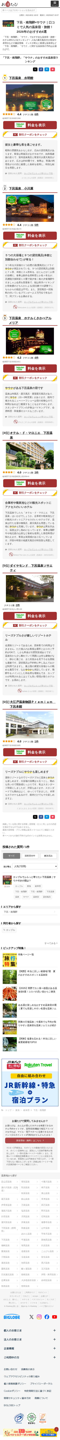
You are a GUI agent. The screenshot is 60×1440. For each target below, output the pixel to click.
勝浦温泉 (5, 1251)
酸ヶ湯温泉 (26, 1269)
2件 (18, 605)
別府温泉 (25, 1263)
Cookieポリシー (12, 1390)
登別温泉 (25, 1181)
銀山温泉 (25, 1199)
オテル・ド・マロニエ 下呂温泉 (31, 435)
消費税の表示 (28, 1369)
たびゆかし (44, 1303)
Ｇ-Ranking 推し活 (11, 1306)
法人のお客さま (13, 1339)
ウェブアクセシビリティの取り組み (22, 1376)
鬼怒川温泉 (6, 1210)
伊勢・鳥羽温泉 (48, 1274)
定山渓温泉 (6, 1181)
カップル (19, 886)
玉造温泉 (25, 1257)
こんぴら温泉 (47, 1251)
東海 (29, 886)
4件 (37, 357)
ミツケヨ (33, 1303)
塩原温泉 (25, 1210)
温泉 (17, 897)
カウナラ (23, 1303)
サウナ (26, 897)
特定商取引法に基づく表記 (37, 1390)
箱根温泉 (25, 1274)
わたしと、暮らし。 (11, 1299)
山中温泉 (45, 1228)
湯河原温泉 (6, 1222)
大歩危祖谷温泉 (28, 1280)
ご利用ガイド (29, 1292)
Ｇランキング (15, 1296)
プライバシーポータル (41, 1383)
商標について (41, 1398)
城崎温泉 (5, 1245)
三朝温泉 (5, 1257)
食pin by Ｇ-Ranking (29, 1306)
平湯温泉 (25, 1239)
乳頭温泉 (25, 1187)
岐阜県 (38, 886)
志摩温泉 (5, 1280)
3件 (37, 472)
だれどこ (26, 1296)
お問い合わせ (10, 1369)
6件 (37, 114)
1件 (37, 741)
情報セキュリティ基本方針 (17, 1398)
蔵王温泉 (5, 1199)
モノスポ (50, 1299)
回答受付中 (30, 856)
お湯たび (44, 1296)
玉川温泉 (45, 1269)
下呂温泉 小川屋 (21, 188)
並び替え (7, 866)
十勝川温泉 (46, 1181)
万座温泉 (25, 1205)
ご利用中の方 (11, 1357)
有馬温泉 (25, 1245)
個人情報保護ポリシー (15, 1383)
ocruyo (35, 1296)
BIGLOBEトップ (12, 1405)
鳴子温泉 (45, 1187)
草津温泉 (45, 1199)
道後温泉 (25, 1251)
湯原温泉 (5, 1263)
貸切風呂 (47, 897)
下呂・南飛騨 (21, 892)
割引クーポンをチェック (33, 134)
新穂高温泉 (46, 1239)
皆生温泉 (45, 1257)
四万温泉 (45, 1205)
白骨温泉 (5, 1216)
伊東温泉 (25, 1222)
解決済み (48, 856)
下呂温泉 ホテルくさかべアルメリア (30, 320)
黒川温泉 (45, 1263)
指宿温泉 (25, 1286)
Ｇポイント (42, 1292)
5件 (37, 225)
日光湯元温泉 (7, 1274)
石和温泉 (45, 1216)
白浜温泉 (45, 1245)
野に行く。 (13, 1303)
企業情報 (9, 1348)
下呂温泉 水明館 (21, 78)
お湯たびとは (15, 1292)
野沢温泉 (45, 1210)
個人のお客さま (13, 1330)
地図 (25, 118)
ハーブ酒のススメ (47, 1306)
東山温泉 (45, 1193)
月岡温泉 (25, 1216)
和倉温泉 (25, 1228)
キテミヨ (25, 1299)
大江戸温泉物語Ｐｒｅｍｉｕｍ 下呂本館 (32, 704)
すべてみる (50, 943)
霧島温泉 (5, 1269)
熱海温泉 (5, 1286)
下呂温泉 (50, 892)
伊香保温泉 (6, 1205)
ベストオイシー (38, 1299)
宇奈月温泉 (46, 1234)
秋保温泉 (25, 1193)
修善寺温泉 (46, 1222)
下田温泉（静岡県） (8, 1229)
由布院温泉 (46, 1280)
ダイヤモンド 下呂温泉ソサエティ (31, 568)
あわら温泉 (26, 1234)
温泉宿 (36, 897)
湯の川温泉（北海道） (9, 1189)
